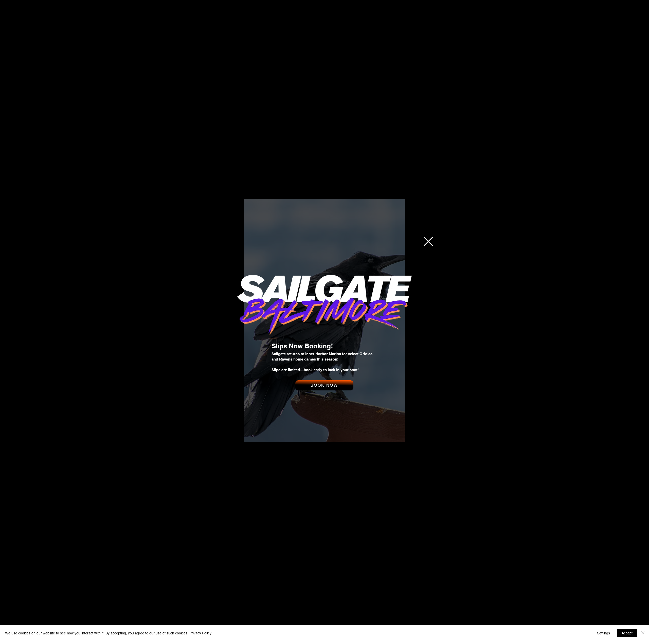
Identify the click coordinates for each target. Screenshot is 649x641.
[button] (428, 241)
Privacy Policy (200, 632)
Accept (627, 632)
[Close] (643, 633)
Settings (603, 632)
